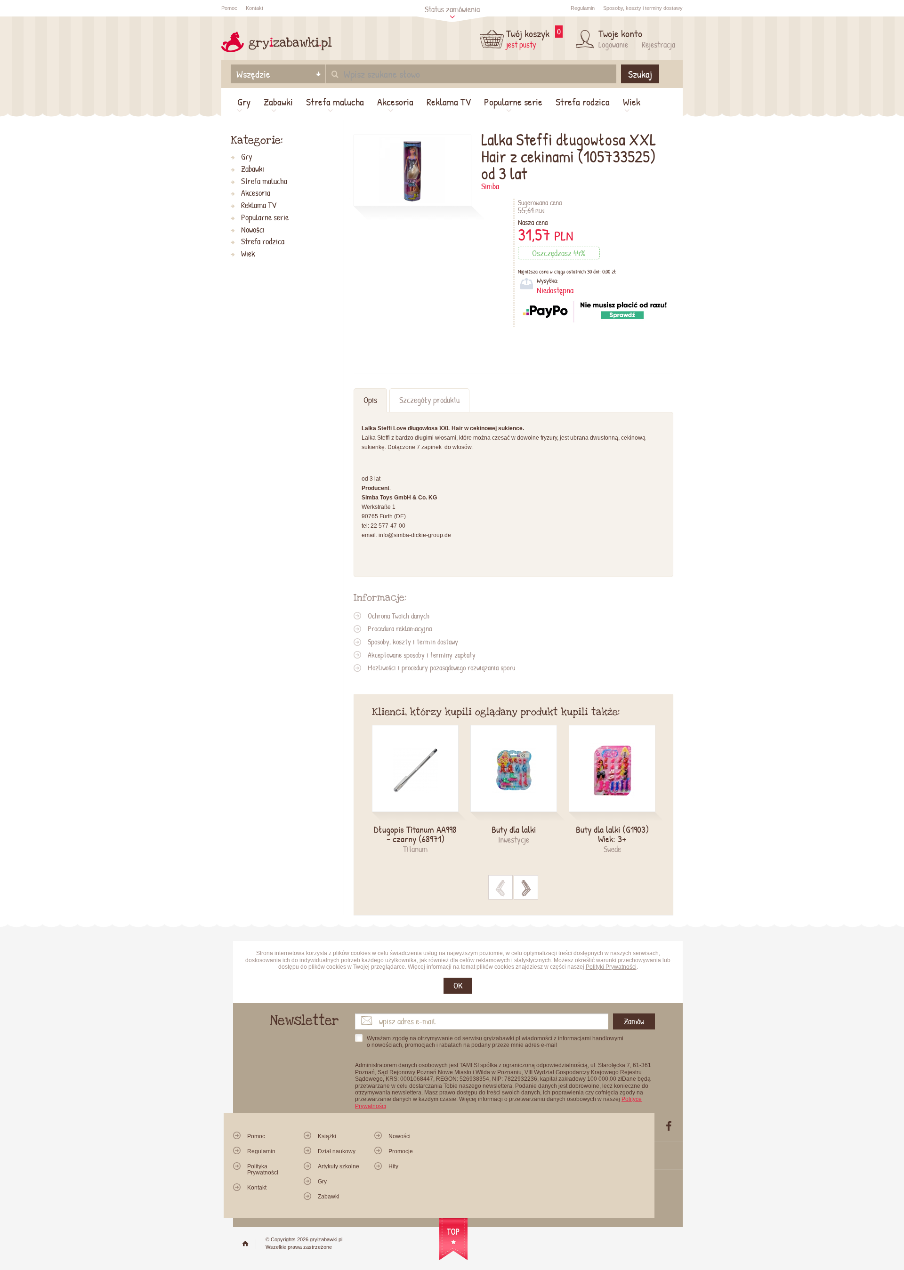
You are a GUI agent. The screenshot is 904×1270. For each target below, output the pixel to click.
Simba (490, 186)
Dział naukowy (336, 1151)
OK (457, 985)
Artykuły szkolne (338, 1166)
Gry (243, 102)
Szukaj (640, 74)
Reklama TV (449, 102)
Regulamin (583, 8)
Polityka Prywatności (262, 1169)
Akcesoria (395, 102)
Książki (327, 1136)
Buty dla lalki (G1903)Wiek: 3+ (612, 834)
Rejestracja (658, 44)
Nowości (253, 230)
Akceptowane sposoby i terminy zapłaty (422, 655)
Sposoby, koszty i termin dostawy (413, 641)
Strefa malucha (335, 102)
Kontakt (254, 8)
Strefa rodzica (583, 102)
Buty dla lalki (514, 829)
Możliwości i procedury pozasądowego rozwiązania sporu (441, 667)
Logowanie (613, 44)
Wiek (631, 102)
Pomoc (229, 8)
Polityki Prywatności (611, 967)
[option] (421, 790)
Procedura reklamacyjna (400, 628)
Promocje (400, 1151)
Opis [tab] (370, 400)
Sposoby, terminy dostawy (643, 8)
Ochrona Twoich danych (398, 616)
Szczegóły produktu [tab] (429, 400)
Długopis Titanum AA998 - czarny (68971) (415, 834)
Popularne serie (513, 102)
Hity (393, 1166)
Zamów (634, 1021)
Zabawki (278, 102)
